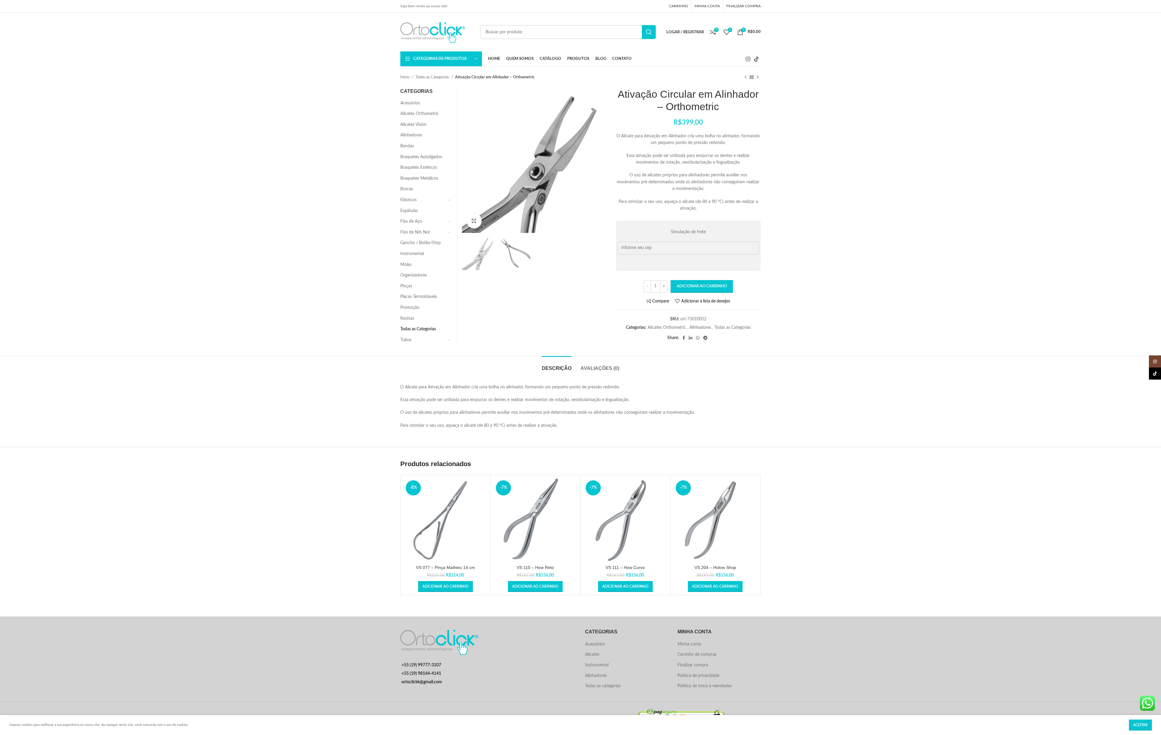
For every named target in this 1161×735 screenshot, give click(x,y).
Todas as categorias (603, 686)
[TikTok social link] (756, 59)
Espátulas (409, 211)
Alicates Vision (413, 124)
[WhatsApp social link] (697, 338)
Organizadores (413, 275)
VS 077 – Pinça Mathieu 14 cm (445, 567)
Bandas (407, 146)
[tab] (556, 365)
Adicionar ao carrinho (702, 286)
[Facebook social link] (684, 338)
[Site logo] (437, 32)
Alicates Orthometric (667, 327)
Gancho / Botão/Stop (420, 243)
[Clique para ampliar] (474, 220)
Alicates (592, 654)
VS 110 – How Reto (535, 567)
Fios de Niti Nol (415, 232)
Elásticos (408, 200)
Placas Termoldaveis (418, 297)
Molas (405, 265)
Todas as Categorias (432, 77)
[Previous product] (746, 77)
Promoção (409, 307)
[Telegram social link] (705, 338)
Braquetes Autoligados (421, 157)
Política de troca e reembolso (705, 686)
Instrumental (412, 254)
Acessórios (410, 103)
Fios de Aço (411, 221)
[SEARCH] (649, 32)
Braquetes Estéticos (418, 167)
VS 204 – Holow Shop (715, 567)
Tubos (405, 340)
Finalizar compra (693, 665)
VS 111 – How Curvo (625, 567)
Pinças (406, 286)
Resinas (407, 318)
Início (405, 77)
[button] (445, 586)
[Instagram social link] (748, 59)
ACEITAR (1140, 725)
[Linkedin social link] (690, 338)
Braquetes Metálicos (419, 178)
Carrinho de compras (697, 654)
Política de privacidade (698, 676)
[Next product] (758, 77)
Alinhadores (700, 327)
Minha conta (689, 644)
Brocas (406, 189)
